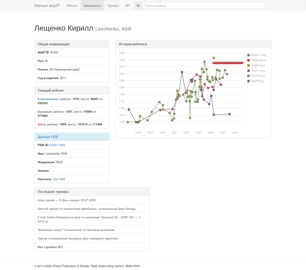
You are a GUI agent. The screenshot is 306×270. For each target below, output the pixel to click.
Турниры (113, 5)
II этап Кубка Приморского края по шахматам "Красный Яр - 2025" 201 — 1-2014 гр (90, 219)
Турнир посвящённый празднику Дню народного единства (77, 238)
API (127, 5)
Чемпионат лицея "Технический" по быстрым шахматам (76, 230)
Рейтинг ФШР (47, 5)
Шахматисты (92, 5)
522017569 (57, 145)
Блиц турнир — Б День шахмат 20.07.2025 (67, 200)
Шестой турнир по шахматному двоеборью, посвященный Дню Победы (87, 208)
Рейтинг (72, 5)
